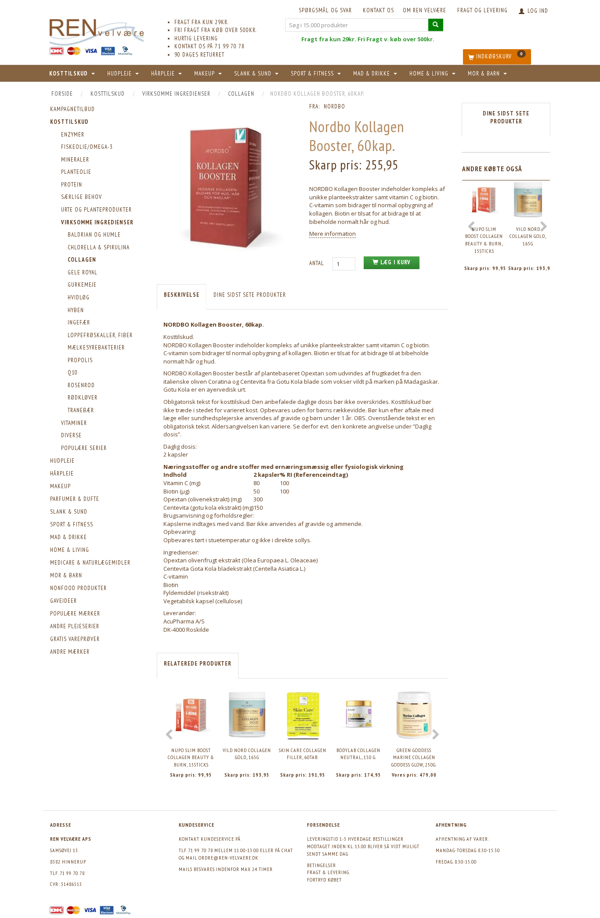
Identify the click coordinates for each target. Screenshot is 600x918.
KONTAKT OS (378, 10)
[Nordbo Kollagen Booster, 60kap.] (226, 186)
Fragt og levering (482, 10)
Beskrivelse (181, 295)
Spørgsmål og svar (325, 10)
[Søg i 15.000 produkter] (435, 24)
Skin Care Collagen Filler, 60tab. (302, 754)
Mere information (332, 234)
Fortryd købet (324, 879)
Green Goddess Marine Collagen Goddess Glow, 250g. (414, 757)
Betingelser (321, 865)
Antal (317, 263)
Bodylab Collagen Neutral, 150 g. (358, 754)
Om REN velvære (424, 10)
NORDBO (334, 106)
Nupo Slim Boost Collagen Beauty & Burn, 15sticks (191, 757)
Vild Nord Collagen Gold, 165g (247, 754)
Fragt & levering (328, 872)
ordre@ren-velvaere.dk (228, 857)
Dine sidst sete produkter (249, 295)
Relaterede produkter (197, 663)
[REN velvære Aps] (97, 30)
